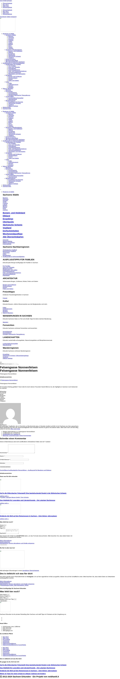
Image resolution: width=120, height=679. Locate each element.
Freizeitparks (12, 68)
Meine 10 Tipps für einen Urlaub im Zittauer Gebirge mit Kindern (23, 674)
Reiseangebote (7, 7)
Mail (1, 526)
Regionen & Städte (8, 33)
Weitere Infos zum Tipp (7, 599)
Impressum (6, 642)
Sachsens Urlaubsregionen (14, 49)
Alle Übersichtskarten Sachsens (15, 62)
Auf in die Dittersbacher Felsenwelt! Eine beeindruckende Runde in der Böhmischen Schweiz (33, 493)
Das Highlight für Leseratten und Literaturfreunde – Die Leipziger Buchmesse (27, 500)
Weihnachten (7, 107)
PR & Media (6, 639)
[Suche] (18, 364)
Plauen (10, 47)
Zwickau (10, 48)
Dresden (10, 39)
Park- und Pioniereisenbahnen (17, 71)
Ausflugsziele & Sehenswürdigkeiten (14, 63)
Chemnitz (11, 37)
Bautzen (10, 36)
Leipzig (10, 43)
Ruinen (10, 79)
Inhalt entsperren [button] (5, 542)
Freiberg (10, 40)
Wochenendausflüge (12, 60)
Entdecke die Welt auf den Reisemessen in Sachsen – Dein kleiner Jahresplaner (28, 516)
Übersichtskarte (7, 3)
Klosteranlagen (12, 78)
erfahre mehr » (4, 496)
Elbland (10, 52)
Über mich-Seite (15, 429)
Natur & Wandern (8, 88)
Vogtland (11, 57)
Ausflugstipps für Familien (13, 64)
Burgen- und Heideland (15, 51)
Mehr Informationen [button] (6, 540)
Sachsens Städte (11, 35)
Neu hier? (6, 4)
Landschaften (10, 96)
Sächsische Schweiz (14, 56)
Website (2, 463)
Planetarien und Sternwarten (16, 74)
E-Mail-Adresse (5, 459)
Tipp (1, 528)
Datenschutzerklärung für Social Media (14, 645)
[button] (39, 391)
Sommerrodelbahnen (14, 72)
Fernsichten (9, 91)
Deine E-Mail (4, 596)
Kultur (7, 82)
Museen (10, 86)
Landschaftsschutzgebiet (15, 98)
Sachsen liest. (7, 108)
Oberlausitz (11, 55)
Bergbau (10, 87)
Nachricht (3, 533)
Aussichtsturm (12, 92)
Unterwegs (6, 641)
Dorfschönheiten (10, 59)
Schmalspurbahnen (14, 70)
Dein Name (3, 594)
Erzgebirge (11, 53)
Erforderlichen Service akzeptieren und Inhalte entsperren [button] (17, 543)
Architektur (9, 75)
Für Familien (12, 66)
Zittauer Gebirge (13, 106)
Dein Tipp (3, 597)
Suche (2, 364)
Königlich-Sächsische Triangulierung (19, 95)
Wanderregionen (10, 100)
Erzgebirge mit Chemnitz (15, 102)
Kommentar (4, 452)
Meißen (10, 44)
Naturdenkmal (12, 99)
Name (2, 456)
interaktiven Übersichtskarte (30, 570)
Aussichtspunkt (13, 94)
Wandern (8, 90)
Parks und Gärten (13, 80)
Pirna (9, 45)
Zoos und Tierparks (14, 67)
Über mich (6, 6)
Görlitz (10, 41)
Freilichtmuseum (13, 84)
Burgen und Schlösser (15, 76)
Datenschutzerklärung (9, 643)
